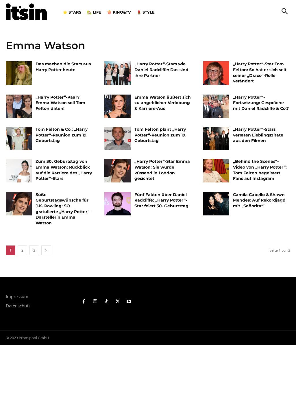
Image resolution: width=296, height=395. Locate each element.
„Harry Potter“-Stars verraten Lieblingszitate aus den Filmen (258, 135)
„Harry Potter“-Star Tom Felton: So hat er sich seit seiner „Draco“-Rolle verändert (259, 72)
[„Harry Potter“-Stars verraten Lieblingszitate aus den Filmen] (216, 138)
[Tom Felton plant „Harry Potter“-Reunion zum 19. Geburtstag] (117, 138)
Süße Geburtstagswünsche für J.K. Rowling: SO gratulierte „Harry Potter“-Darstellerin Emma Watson (63, 209)
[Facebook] (84, 302)
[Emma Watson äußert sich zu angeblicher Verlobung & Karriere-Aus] (117, 106)
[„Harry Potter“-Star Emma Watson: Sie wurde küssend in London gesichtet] (117, 170)
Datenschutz (18, 306)
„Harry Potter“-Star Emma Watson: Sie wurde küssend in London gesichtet (162, 170)
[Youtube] (129, 302)
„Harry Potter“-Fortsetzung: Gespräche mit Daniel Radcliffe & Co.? (261, 103)
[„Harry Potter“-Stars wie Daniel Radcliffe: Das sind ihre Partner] (117, 73)
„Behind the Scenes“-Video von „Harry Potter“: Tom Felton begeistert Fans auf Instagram (260, 170)
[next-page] (46, 250)
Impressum (17, 296)
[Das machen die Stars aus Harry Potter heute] (19, 73)
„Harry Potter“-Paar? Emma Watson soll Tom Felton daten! (60, 103)
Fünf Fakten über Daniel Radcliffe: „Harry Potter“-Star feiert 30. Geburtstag (161, 200)
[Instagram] (95, 302)
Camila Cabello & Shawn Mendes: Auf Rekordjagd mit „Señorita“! (259, 200)
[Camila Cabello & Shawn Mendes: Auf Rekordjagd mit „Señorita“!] (216, 203)
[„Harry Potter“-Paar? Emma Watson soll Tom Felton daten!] (19, 106)
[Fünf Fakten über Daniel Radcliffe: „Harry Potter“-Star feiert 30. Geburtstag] (117, 203)
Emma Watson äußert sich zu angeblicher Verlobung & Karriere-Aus (162, 103)
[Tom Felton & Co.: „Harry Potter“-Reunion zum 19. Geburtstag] (19, 138)
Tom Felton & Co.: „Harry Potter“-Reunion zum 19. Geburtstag (62, 135)
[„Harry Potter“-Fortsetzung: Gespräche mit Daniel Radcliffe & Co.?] (216, 106)
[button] (284, 11)
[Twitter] (117, 302)
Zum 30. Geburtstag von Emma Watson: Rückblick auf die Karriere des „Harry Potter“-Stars (64, 170)
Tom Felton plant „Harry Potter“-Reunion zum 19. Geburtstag (160, 135)
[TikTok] (106, 302)
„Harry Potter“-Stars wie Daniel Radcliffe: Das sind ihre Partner (161, 69)
